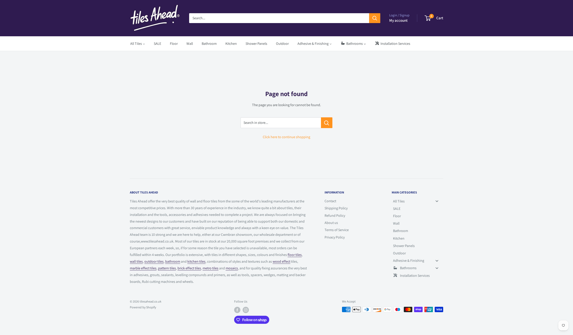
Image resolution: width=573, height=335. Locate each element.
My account (398, 20)
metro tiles (210, 268)
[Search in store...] (326, 122)
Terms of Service (337, 230)
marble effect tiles (143, 268)
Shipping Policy (336, 208)
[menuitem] (137, 43)
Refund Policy (335, 215)
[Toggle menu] (437, 201)
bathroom (172, 261)
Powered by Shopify (143, 307)
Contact (330, 201)
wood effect (281, 261)
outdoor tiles (154, 261)
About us (331, 222)
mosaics (232, 268)
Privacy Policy (335, 237)
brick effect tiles (189, 268)
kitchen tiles (196, 261)
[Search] (374, 18)
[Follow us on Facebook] (237, 310)
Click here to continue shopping (286, 137)
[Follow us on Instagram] (246, 310)
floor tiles (295, 254)
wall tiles (136, 261)
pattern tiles (167, 268)
